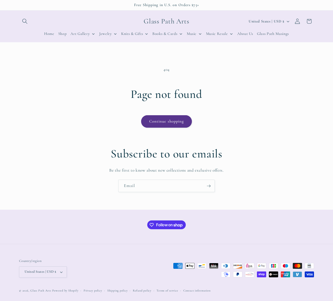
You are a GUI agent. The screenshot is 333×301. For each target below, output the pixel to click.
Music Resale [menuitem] (217, 33)
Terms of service (167, 290)
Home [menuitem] (49, 33)
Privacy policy (93, 290)
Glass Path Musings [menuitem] (273, 33)
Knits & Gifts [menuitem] (132, 33)
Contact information (197, 290)
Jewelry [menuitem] (105, 33)
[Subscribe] (209, 186)
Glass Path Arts (40, 290)
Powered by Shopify (65, 290)
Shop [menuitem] (62, 33)
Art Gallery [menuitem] (80, 33)
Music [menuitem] (191, 33)
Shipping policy (117, 290)
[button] (25, 21)
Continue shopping (166, 121)
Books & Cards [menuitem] (164, 33)
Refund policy (142, 290)
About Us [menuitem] (245, 33)
